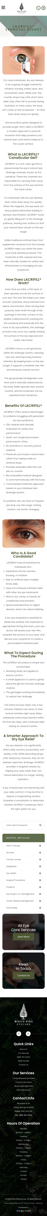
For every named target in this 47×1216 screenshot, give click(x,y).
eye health (11, 873)
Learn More (23, 936)
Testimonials (23, 1061)
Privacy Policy (29, 1203)
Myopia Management (23, 1086)
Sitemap (39, 1203)
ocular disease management (20, 900)
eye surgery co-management (20, 894)
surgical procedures (15, 880)
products (10, 887)
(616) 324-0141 (26, 1111)
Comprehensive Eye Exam (23, 1078)
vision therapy (13, 845)
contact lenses (13, 859)
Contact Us (23, 975)
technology (11, 907)
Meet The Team (23, 1057)
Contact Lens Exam (23, 1082)
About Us (23, 1049)
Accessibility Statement (13, 1203)
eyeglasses (11, 866)
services (10, 852)
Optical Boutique (23, 1090)
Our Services (23, 1053)
